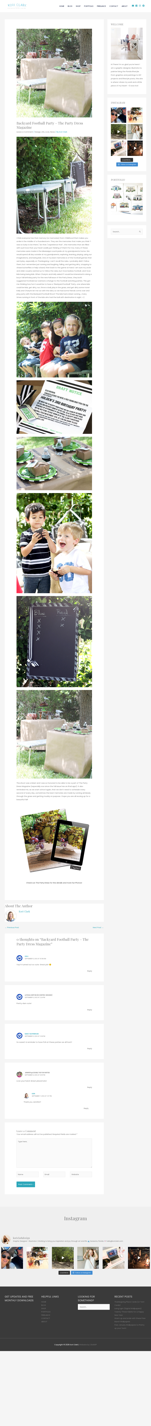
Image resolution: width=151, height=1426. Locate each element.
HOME (61, 6)
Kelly (18, 290)
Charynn (28, 290)
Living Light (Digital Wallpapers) (128, 1308)
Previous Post (12, 927)
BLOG (70, 6)
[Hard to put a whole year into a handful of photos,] (135, 148)
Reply (89, 971)
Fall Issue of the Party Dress (60, 277)
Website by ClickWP (88, 1344)
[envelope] (133, 6)
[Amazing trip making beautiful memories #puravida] (118, 131)
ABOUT (125, 6)
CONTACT (113, 6)
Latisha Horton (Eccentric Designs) (38, 995)
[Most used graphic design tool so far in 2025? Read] (135, 131)
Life (43, 132)
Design (38, 132)
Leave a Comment (25, 132)
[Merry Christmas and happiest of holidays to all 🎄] (135, 115)
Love (47, 132)
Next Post (98, 927)
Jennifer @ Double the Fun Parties (37, 1073)
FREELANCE (101, 6)
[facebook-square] (136, 6)
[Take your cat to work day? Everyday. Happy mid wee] (118, 148)
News (52, 132)
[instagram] (140, 6)
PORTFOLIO (88, 6)
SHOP (78, 6)
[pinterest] (143, 6)
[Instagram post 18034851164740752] (118, 115)
